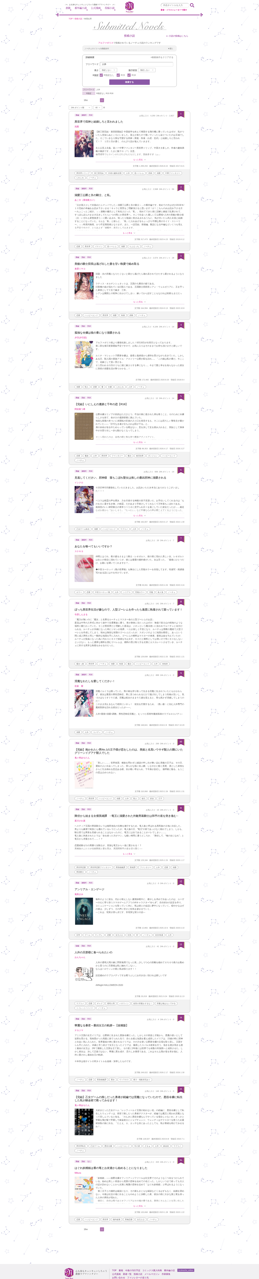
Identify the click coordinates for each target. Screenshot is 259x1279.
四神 (150, 173)
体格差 (165, 664)
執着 (123, 315)
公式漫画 (96, 8)
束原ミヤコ (80, 269)
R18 (134, 75)
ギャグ (100, 1003)
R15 (123, 75)
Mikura (78, 1173)
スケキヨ (79, 551)
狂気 (129, 935)
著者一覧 (127, 1274)
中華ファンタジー (172, 173)
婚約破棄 (116, 1219)
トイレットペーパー (84, 1008)
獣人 (86, 387)
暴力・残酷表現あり (141, 1080)
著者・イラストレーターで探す (174, 10)
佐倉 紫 (79, 686)
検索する (129, 82)
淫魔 (151, 592)
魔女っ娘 (80, 664)
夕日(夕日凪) (81, 337)
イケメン (99, 246)
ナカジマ (79, 1030)
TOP (71, 19)
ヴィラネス (124, 1080)
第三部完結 (99, 173)
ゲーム (87, 935)
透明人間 (111, 1003)
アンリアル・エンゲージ (89, 889)
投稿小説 (110, 8)
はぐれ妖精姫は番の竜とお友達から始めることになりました (111, 1167)
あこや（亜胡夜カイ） (85, 200)
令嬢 (110, 387)
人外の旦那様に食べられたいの (93, 952)
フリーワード (92, 64)
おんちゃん (80, 957)
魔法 (129, 456)
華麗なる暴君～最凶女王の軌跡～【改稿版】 (102, 1025)
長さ (96, 70)
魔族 (86, 456)
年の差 (137, 1146)
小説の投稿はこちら (178, 36)
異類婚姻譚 (120, 867)
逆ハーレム (139, 173)
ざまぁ (147, 1146)
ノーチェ (92, 178)
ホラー (79, 592)
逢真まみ (79, 894)
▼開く (170, 48)
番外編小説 (81, 8)
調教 (131, 315)
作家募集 (166, 1274)
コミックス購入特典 (152, 1270)
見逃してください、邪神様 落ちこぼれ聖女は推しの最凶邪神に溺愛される (120, 477)
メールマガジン (152, 1274)
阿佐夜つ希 (80, 409)
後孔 (143, 798)
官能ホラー (140, 592)
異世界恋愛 (81, 867)
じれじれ (80, 178)
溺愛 (159, 173)
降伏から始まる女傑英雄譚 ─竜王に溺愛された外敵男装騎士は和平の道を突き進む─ (126, 815)
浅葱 (77, 126)
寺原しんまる (81, 614)
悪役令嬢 (108, 1146)
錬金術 (166, 1146)
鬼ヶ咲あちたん (82, 758)
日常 (78, 935)
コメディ (97, 732)
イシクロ (79, 482)
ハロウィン (124, 1003)
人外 (128, 173)
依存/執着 (159, 935)
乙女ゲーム (95, 1146)
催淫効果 (140, 456)
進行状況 (132, 70)
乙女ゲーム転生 (83, 529)
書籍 (68, 8)
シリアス (127, 592)
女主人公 (119, 935)
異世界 (87, 246)
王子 (160, 798)
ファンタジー (117, 456)
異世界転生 (81, 1146)
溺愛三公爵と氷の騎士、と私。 (93, 195)
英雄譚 (132, 867)
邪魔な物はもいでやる (166, 1003)
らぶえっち (134, 246)
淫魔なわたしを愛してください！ (95, 681)
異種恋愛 (128, 1219)
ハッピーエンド (91, 315)
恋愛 (78, 246)
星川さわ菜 (80, 821)
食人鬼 (160, 592)
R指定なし (109, 75)
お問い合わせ (118, 1277)
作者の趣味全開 (114, 173)
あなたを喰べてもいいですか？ (93, 546)
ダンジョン (153, 456)
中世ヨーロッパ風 (102, 592)
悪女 (113, 1080)
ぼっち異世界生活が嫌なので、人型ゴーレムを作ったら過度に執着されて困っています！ (129, 609)
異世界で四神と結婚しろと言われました (99, 121)
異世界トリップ (83, 173)
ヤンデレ (99, 935)
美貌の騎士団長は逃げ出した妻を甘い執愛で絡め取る (107, 263)
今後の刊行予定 (132, 1270)
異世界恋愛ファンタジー (100, 867)
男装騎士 (80, 872)
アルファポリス (105, 43)
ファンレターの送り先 (138, 1277)
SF (137, 935)
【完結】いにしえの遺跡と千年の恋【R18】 (101, 404)
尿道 (152, 798)
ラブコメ (124, 529)
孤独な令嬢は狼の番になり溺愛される (97, 332)
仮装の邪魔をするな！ (142, 1003)
